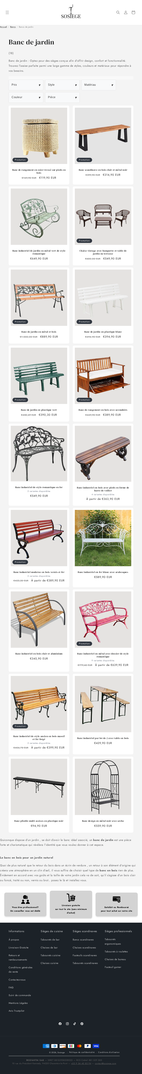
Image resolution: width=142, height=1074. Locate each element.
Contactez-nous (17, 979)
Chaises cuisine (49, 963)
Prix (26, 85)
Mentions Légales (18, 1003)
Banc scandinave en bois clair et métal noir (103, 170)
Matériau (98, 85)
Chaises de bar (49, 947)
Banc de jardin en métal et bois (38, 332)
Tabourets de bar (50, 939)
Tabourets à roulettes (116, 951)
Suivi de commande (20, 995)
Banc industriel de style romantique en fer (39, 487)
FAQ (11, 987)
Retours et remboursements (18, 957)
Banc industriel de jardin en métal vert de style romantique (39, 252)
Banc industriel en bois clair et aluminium (39, 653)
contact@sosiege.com (105, 1063)
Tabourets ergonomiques (113, 941)
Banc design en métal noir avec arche (103, 821)
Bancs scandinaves (83, 939)
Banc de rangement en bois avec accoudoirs (103, 410)
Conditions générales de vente (21, 969)
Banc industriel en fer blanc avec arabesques (103, 572)
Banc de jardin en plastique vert (39, 410)
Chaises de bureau (115, 959)
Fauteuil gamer (113, 967)
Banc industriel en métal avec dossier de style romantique (103, 655)
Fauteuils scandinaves (85, 955)
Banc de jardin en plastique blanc (103, 332)
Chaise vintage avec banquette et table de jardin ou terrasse (103, 252)
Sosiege (61, 1052)
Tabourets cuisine (50, 955)
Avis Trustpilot (16, 1010)
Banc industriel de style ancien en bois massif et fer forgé (39, 738)
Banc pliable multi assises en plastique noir (38, 821)
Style (62, 85)
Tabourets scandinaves (85, 963)
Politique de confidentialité (82, 1052)
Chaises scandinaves (84, 947)
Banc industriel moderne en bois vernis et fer (39, 572)
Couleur (26, 97)
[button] (7, 12)
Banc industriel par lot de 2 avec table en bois (103, 738)
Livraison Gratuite (19, 947)
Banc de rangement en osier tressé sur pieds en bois (39, 171)
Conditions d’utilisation (109, 1052)
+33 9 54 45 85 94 (81, 1063)
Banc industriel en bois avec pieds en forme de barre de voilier (103, 489)
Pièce (62, 97)
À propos (14, 939)
